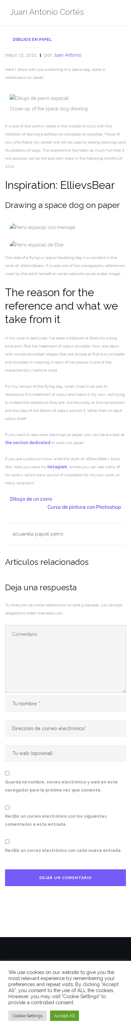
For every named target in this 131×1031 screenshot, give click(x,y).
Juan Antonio (67, 55)
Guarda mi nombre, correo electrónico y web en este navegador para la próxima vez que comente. (61, 786)
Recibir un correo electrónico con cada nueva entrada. (63, 850)
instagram (57, 467)
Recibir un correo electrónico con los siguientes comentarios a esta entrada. (56, 820)
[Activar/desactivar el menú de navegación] (119, 13)
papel (42, 534)
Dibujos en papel (32, 39)
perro (56, 534)
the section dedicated (27, 442)
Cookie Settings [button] (27, 1015)
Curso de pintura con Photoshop (84, 507)
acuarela (23, 534)
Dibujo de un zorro (31, 499)
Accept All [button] (64, 1015)
